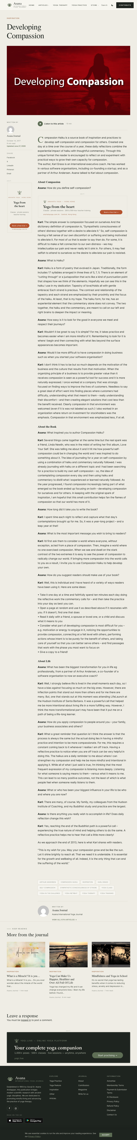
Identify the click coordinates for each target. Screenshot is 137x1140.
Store (94, 5)
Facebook (11, 158)
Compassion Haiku (69, 882)
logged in (26, 1020)
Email (9, 174)
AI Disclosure (112, 1097)
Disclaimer (111, 1110)
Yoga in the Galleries (50, 893)
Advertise (111, 1081)
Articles (43, 5)
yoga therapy (88, 893)
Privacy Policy (113, 1101)
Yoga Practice (79, 5)
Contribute (125, 5)
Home (31, 5)
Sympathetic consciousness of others (78, 888)
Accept (106, 1135)
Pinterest (10, 170)
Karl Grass (103, 882)
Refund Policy (113, 1106)
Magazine (82, 1089)
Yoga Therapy (60, 5)
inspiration (88, 882)
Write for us (83, 1094)
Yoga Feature (55, 1085)
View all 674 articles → (64, 920)
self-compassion (47, 888)
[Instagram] (15, 1108)
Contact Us (112, 1114)
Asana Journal (60, 910)
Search (104, 5)
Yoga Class (107, 888)
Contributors (83, 1085)
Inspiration (13, 18)
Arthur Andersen (48, 882)
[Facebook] (9, 1108)
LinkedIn (10, 166)
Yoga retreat (71, 893)
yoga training (107, 893)
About (81, 1081)
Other (52, 1094)
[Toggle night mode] (112, 5)
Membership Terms (115, 1085)
